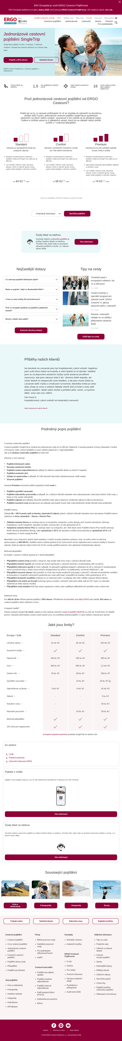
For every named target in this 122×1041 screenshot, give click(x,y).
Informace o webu (59, 1030)
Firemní (109, 21)
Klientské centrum (74, 940)
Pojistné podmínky (17, 758)
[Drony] (107, 890)
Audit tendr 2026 (74, 992)
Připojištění (12, 966)
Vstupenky (12, 998)
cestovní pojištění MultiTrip (73, 612)
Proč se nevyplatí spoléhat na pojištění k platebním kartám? (26, 309)
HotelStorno (13, 1002)
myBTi (40, 957)
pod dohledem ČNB (74, 1035)
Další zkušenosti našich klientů (35, 408)
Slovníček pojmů (103, 979)
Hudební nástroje (15, 994)
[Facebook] (53, 1025)
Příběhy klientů (102, 970)
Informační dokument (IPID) (20, 761)
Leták (11, 754)
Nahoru (45, 1030)
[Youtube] (68, 1025)
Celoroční (86, 21)
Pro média (71, 970)
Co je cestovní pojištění (17, 944)
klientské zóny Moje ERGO (78, 599)
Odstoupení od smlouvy (106, 994)
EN (116, 18)
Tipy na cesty (101, 940)
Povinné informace (75, 974)
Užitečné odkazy (103, 975)
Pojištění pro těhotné (16, 970)
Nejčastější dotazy (104, 966)
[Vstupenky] (76, 888)
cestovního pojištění (59, 239)
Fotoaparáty (13, 990)
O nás (69, 961)
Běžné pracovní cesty (46, 940)
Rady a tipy (80, 18)
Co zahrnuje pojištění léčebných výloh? (21, 279)
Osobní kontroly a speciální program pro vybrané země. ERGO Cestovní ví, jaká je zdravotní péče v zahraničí (103, 299)
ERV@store (13, 1007)
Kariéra (70, 966)
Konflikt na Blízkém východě (44, 18)
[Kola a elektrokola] (15, 888)
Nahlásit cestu (69, 18)
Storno (98, 21)
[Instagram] (61, 1025)
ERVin (59, 18)
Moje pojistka (109, 18)
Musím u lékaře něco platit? (16, 319)
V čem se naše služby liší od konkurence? (22, 299)
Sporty (99, 962)
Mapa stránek (74, 1030)
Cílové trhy (100, 983)
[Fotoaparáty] (46, 890)
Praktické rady (102, 944)
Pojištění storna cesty (16, 962)
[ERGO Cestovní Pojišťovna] (15, 21)
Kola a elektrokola (15, 985)
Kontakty (89, 18)
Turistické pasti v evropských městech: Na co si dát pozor (102, 280)
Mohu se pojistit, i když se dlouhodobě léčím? (24, 289)
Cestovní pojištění (52, 21)
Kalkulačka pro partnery (47, 999)
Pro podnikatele (105, 24)
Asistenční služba (74, 944)
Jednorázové (71, 21)
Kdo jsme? (98, 18)
